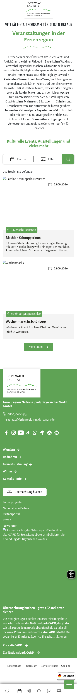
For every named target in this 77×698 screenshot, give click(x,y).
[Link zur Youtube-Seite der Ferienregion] (21, 432)
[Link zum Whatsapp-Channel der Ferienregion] (35, 433)
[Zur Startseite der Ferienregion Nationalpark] (39, 9)
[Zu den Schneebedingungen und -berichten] (29, 691)
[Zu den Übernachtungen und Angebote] (59, 690)
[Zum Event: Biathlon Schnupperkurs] (38, 203)
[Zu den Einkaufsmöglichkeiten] (49, 691)
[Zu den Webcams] (39, 691)
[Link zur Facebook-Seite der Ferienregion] (6, 433)
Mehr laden (36, 346)
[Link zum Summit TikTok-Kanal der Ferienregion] (28, 432)
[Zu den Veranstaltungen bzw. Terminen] (19, 691)
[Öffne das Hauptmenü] (69, 684)
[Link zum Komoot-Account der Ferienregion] (49, 433)
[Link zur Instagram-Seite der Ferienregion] (13, 433)
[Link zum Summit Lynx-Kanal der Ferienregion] (56, 433)
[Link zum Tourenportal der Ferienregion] (42, 433)
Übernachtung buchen (28, 492)
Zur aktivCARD (12, 645)
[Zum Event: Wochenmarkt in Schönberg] (38, 287)
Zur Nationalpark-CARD (18, 652)
